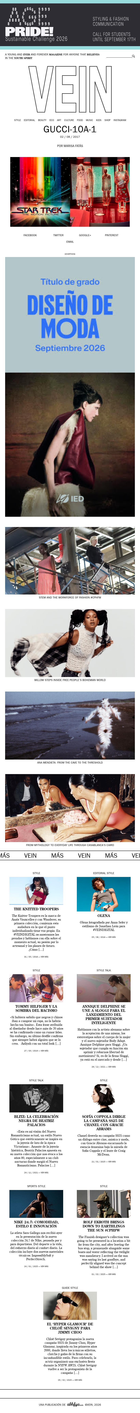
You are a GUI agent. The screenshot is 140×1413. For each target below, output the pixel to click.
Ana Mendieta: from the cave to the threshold (70, 763)
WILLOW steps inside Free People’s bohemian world (70, 680)
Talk (108, 970)
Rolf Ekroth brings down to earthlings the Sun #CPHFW (104, 1226)
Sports (32, 1186)
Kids (98, 120)
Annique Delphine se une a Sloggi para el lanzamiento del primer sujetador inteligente (103, 1015)
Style (17, 120)
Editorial (29, 120)
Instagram (120, 120)
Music (89, 120)
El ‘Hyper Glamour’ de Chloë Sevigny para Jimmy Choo (70, 1328)
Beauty (42, 120)
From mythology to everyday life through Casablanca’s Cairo (70, 845)
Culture (69, 120)
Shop (107, 120)
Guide (66, 1288)
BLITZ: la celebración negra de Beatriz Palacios (36, 1121)
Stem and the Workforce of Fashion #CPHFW (70, 598)
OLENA (103, 916)
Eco (52, 120)
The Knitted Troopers (36, 909)
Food (80, 120)
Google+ (6, 1410)
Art (59, 120)
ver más (44, 957)
